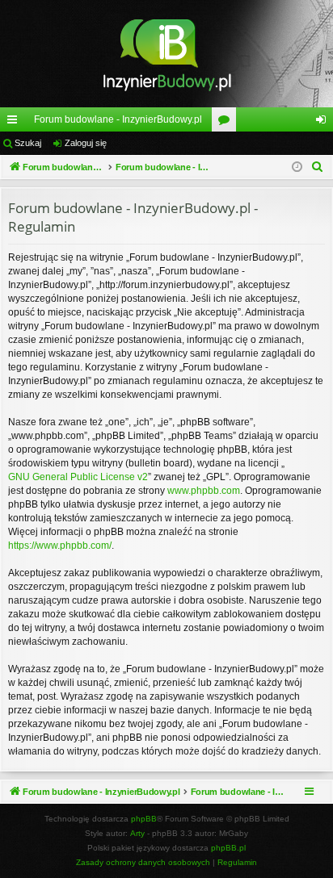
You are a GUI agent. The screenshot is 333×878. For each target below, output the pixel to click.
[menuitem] (317, 167)
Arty (137, 833)
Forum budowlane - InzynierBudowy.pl (118, 119)
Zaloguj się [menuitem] (324, 123)
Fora (227, 123)
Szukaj (28, 143)
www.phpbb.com (203, 490)
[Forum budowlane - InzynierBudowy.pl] (166, 53)
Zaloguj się (86, 143)
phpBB (144, 818)
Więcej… (15, 123)
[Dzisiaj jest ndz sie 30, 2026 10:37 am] (297, 167)
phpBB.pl (228, 847)
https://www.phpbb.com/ (60, 545)
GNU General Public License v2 (78, 477)
